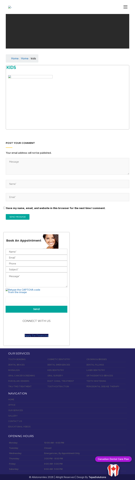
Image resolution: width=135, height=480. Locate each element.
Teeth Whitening (96, 381)
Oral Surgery (55, 376)
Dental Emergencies (58, 365)
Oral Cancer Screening (21, 376)
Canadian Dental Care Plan (113, 459)
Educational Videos (19, 427)
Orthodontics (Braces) (99, 376)
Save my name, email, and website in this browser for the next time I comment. (55, 208)
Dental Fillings (95, 365)
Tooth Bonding (17, 359)
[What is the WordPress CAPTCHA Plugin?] (25, 290)
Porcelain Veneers (18, 381)
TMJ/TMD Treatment (20, 386)
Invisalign (14, 370)
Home (15, 58)
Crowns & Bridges (96, 359)
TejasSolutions (97, 477)
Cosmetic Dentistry (58, 359)
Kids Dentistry (55, 370)
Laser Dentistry (95, 370)
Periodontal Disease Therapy (102, 386)
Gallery (12, 416)
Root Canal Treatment (60, 381)
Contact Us (15, 421)
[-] (10, 5)
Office (11, 405)
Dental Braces (16, 365)
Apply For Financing (36, 335)
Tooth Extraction (58, 386)
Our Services (15, 410)
